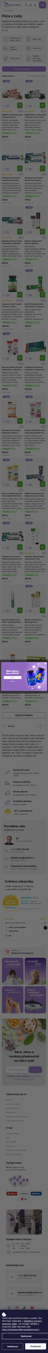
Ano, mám (12, 677)
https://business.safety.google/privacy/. (21, 1329)
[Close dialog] (45, 663)
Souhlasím (35, 1346)
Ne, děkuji (12, 681)
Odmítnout (12, 1346)
